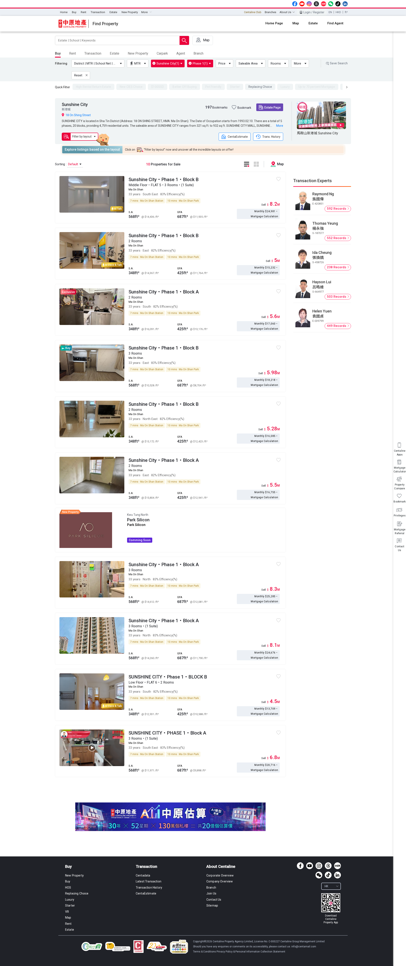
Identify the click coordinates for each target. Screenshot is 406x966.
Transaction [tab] (92, 53)
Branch (211, 887)
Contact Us (213, 899)
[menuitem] (63, 12)
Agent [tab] (180, 53)
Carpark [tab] (162, 53)
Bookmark (244, 107)
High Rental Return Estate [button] (93, 86)
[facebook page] (294, 3)
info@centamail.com (303, 946)
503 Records (337, 297)
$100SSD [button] (157, 86)
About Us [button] (285, 12)
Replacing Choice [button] (260, 86)
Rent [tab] (72, 53)
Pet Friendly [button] (213, 86)
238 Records (337, 267)
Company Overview (219, 881)
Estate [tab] (114, 53)
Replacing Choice (77, 893)
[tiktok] (337, 3)
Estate (113, 12)
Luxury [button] (285, 86)
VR (67, 911)
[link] (331, 908)
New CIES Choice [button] (131, 86)
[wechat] (330, 3)
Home (63, 12)
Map (68, 917)
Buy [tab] (58, 53)
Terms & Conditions (205, 951)
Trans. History (271, 136)
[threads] (316, 3)
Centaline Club (252, 12)
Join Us (211, 893)
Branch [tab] (198, 53)
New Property (130, 12)
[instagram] (309, 3)
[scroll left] (347, 87)
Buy (74, 12)
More (297, 63)
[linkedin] (345, 3)
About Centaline (220, 866)
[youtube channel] (301, 3)
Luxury (69, 899)
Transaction (98, 12)
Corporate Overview (220, 875)
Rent (83, 12)
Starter (70, 905)
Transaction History (149, 887)
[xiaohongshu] (323, 3)
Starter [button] (235, 86)
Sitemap (212, 905)
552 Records (337, 238)
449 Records (337, 326)
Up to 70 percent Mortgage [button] (316, 86)
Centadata (143, 875)
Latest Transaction (148, 881)
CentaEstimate (238, 136)
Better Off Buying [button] (185, 86)
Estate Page (272, 107)
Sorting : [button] (67, 164)
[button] (98, 63)
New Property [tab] (138, 53)
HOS (68, 887)
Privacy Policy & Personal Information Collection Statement (251, 951)
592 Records (337, 209)
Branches (270, 12)
